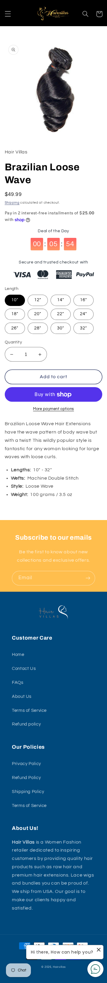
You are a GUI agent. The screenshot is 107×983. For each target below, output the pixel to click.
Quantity (13, 342)
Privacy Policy (26, 763)
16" (83, 300)
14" (60, 300)
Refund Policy (26, 777)
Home (18, 654)
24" (83, 314)
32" (83, 328)
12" (37, 300)
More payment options (53, 409)
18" (14, 314)
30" (60, 328)
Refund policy (26, 724)
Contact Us (24, 668)
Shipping (12, 202)
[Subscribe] (88, 578)
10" (14, 300)
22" (60, 314)
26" (14, 328)
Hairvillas (59, 967)
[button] (8, 14)
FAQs (17, 682)
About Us (22, 696)
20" (37, 314)
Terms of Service (29, 710)
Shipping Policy (28, 791)
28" (37, 328)
